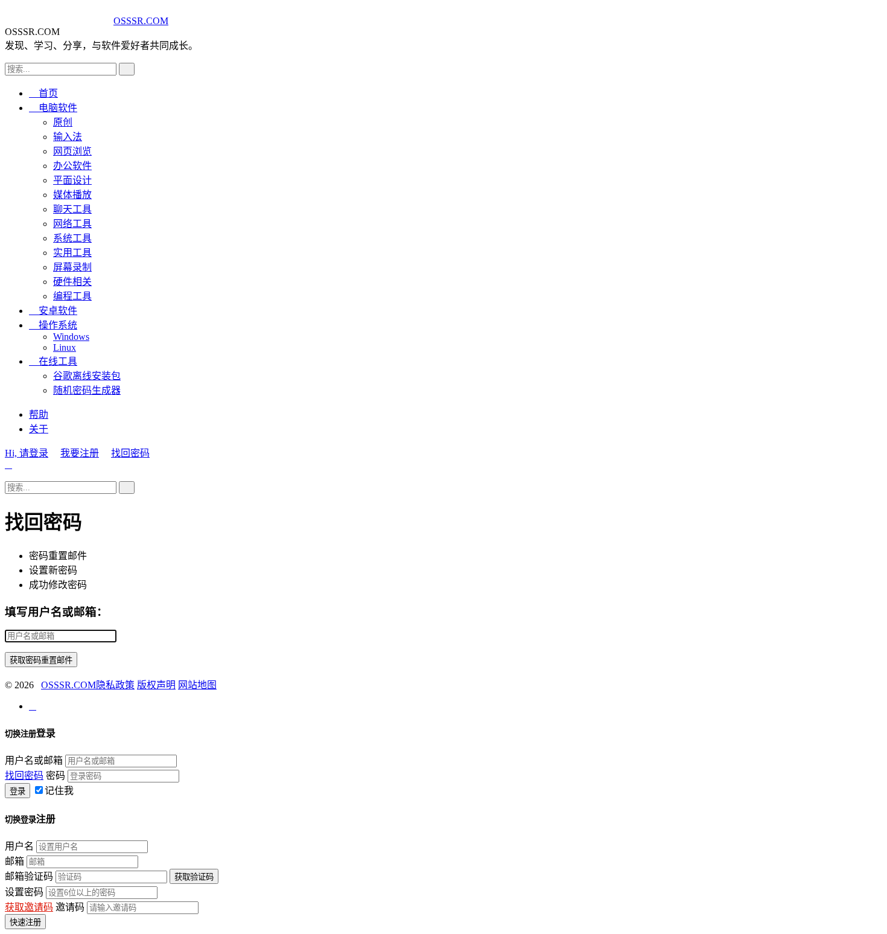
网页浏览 (72, 151)
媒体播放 (72, 195)
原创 (62, 122)
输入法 (67, 137)
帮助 (38, 414)
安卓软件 (53, 310)
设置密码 (24, 892)
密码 (55, 775)
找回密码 (130, 453)
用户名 (19, 846)
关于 (38, 429)
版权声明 (156, 685)
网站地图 (197, 685)
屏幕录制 (72, 267)
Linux (64, 347)
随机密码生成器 (87, 390)
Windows (71, 336)
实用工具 (72, 253)
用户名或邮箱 (34, 760)
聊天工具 (72, 209)
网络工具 (72, 224)
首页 (43, 93)
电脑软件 (53, 108)
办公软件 (72, 166)
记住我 (59, 790)
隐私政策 (115, 685)
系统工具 (72, 238)
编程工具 (72, 296)
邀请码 (70, 907)
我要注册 (79, 453)
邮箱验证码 (29, 876)
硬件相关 (72, 282)
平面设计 (72, 180)
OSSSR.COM (140, 21)
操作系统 (53, 325)
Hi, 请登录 (26, 453)
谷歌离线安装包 (87, 376)
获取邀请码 (29, 907)
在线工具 (53, 361)
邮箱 (14, 861)
